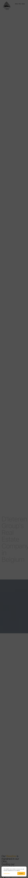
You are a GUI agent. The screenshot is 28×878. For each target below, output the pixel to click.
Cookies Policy (7, 873)
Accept (21, 873)
